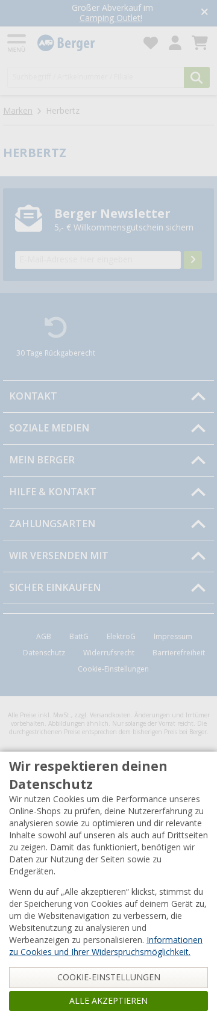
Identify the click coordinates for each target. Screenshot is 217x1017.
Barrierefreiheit (179, 653)
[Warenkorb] (200, 43)
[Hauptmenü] (17, 43)
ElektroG (121, 636)
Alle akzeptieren (108, 1001)
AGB (43, 636)
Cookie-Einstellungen (113, 669)
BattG (79, 636)
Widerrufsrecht (108, 653)
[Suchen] (197, 77)
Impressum (173, 636)
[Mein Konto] (175, 43)
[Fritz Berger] (83, 43)
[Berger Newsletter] (193, 260)
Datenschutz (44, 653)
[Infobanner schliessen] (205, 13)
